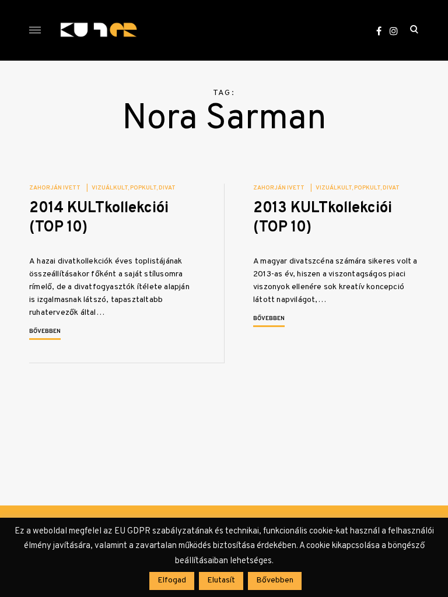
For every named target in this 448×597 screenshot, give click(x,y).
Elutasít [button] (221, 580)
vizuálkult (110, 188)
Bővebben (45, 331)
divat (167, 188)
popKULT (143, 188)
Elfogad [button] (172, 580)
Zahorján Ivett (54, 188)
